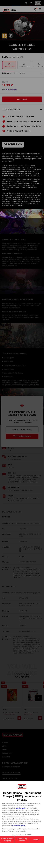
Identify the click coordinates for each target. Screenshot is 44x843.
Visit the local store (22, 436)
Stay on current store (22, 429)
